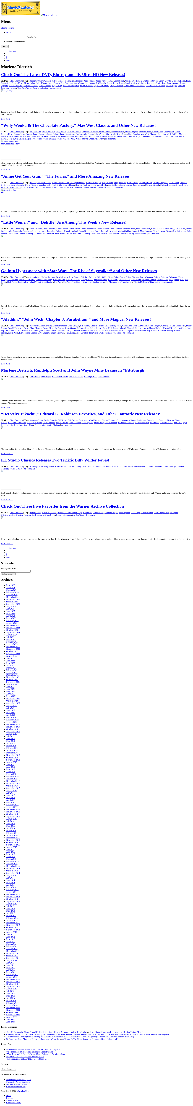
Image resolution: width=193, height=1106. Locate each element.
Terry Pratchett (175, 136)
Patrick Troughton (126, 330)
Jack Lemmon (49, 423)
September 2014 (13, 873)
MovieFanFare (23, 1091)
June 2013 (10, 908)
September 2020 (13, 703)
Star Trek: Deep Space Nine (21, 425)
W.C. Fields (37, 139)
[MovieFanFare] (21, 15)
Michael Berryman (71, 85)
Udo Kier (21, 88)
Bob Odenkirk (49, 229)
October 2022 (12, 651)
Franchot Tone (145, 132)
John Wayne (99, 134)
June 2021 (10, 689)
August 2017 (11, 790)
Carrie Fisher (125, 277)
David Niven (30, 185)
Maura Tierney (45, 85)
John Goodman (24, 231)
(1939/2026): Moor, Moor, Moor (27, 1059)
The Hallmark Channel (155, 85)
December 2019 (13, 724)
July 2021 (10, 687)
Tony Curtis (40, 187)
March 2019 (11, 746)
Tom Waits (93, 333)
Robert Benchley (109, 136)
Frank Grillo (57, 185)
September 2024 (13, 632)
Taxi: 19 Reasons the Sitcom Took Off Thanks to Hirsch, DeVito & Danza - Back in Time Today (46, 1032)
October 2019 (12, 729)
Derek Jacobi (152, 420)
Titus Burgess (171, 85)
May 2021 (10, 691)
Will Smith (117, 333)
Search (4, 46)
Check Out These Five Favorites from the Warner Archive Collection (62, 506)
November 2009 (13, 1010)
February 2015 (12, 861)
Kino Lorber (111, 466)
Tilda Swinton (82, 333)
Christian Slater (138, 277)
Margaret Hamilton (158, 134)
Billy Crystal (74, 277)
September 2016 (13, 816)
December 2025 (13, 597)
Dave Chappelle (17, 185)
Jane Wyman (79, 83)
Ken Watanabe (111, 423)
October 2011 (12, 956)
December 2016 (13, 809)
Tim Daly (86, 233)
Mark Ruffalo (172, 134)
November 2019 (13, 727)
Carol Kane (127, 326)
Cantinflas (87, 512)
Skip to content (7, 28)
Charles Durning (108, 420)
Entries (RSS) (12, 1100)
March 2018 (11, 774)
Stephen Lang (98, 282)
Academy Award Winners (40, 81)
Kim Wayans (121, 134)
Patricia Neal (25, 136)
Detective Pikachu (166, 420)
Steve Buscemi (44, 333)
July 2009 (10, 1019)
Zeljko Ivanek (141, 233)
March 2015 (11, 859)
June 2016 (10, 823)
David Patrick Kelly (44, 279)
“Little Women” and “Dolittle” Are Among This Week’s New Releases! (64, 222)
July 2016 (10, 821)
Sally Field (41, 233)
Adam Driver (35, 277)
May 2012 (10, 939)
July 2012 (10, 934)
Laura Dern (83, 231)
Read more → (7, 119)
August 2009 (11, 1017)
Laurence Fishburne (80, 330)
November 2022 (13, 649)
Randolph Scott (81, 136)
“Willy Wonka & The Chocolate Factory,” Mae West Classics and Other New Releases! (78, 125)
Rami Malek (14, 233)
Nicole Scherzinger (87, 85)
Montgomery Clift (176, 279)
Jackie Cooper (26, 134)
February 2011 (12, 974)
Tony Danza (11, 88)
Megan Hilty (57, 85)
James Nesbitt (65, 134)
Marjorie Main (138, 231)
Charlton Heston (74, 132)
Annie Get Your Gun (60, 182)
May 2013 (10, 911)
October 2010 (12, 984)
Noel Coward (177, 185)
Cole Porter (180, 326)
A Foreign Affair (36, 466)
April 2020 (10, 715)
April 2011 (10, 970)
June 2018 (10, 767)
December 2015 (13, 838)
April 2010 (10, 998)
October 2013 (12, 899)
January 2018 (11, 779)
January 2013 (11, 920)
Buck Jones (83, 420)
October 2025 (12, 602)
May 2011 (10, 967)
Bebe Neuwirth (36, 229)
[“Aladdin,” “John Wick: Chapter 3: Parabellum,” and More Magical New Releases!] (11, 353)
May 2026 (10, 585)
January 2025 (11, 623)
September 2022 (13, 654)
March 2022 (11, 668)
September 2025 (13, 604)
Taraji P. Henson (116, 85)
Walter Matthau (105, 333)
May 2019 (10, 741)
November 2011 (13, 953)
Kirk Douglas (134, 134)
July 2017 (10, 793)
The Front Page (169, 466)
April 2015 (10, 856)
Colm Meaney (122, 420)
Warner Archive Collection (37, 88)
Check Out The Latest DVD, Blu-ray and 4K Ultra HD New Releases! (63, 74)
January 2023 (11, 644)
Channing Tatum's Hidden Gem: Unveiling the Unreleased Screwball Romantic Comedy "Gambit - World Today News (55, 1034)
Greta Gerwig (168, 229)
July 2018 (10, 764)
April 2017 (10, 800)
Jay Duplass (77, 134)
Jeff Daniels (101, 83)
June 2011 (10, 965)
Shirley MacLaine (63, 515)
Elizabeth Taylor (111, 512)
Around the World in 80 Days (70, 512)
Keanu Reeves (50, 330)
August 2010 (11, 989)
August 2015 (11, 847)
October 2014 (12, 871)
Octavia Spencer (179, 231)
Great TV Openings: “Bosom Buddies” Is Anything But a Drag (107, 1037)
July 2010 (10, 991)
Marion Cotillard (124, 231)
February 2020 (12, 720)
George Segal (63, 328)
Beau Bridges (73, 326)
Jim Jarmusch (11, 330)
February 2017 (12, 805)
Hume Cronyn (54, 83)
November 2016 (13, 812)
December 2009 (13, 1007)
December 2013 (13, 894)
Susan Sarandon (155, 466)
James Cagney (126, 185)
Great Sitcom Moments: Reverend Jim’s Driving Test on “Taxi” (116, 1032)
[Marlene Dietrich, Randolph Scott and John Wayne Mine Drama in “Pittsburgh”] (11, 397)
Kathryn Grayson (36, 330)
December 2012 (13, 923)
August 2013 (11, 904)
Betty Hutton (107, 182)
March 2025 (11, 618)
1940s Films (35, 376)
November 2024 (13, 628)
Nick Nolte (11, 282)
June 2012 (10, 937)
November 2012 (13, 925)
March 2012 (11, 944)
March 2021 (11, 696)
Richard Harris (95, 136)
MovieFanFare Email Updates (18, 1079)
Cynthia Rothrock (150, 81)
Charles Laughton (160, 182)
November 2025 (13, 599)
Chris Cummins (16, 81)
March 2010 (11, 1000)
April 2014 (10, 885)
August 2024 (11, 635)
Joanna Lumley (125, 83)
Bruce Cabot (113, 277)
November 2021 (13, 677)
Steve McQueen (161, 136)
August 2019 (11, 734)
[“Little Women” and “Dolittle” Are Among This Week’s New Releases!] (11, 254)
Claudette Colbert (152, 277)
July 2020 (10, 708)
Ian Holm (92, 185)
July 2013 (10, 906)
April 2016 (10, 828)
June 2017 (10, 795)
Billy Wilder (61, 132)
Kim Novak (110, 134)
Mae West (145, 134)
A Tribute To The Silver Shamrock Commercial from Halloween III (90, 1039)
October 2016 (12, 814)
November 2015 (13, 840)
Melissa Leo (165, 185)
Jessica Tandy (112, 83)
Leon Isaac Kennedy (170, 83)
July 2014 (10, 878)
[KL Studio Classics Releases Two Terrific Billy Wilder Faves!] (11, 489)
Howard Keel (81, 185)
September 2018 (13, 760)
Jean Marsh (90, 83)
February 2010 (12, 1003)
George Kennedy (50, 328)
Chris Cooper (61, 229)
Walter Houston (52, 187)
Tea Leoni (77, 233)
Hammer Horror (141, 328)
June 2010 (10, 993)
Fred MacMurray (143, 229)
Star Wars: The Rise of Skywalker (77, 282)
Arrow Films (107, 81)
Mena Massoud (111, 330)
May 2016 (10, 826)
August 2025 (11, 606)
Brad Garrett (132, 182)
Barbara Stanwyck (93, 182)
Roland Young (35, 282)
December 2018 (13, 753)
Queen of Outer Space (46, 515)
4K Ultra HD (35, 132)
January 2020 (11, 722)
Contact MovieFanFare (15, 1087)
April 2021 (10, 694)
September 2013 (13, 901)
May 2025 (10, 613)
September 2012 (13, 930)
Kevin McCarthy (64, 330)
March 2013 (11, 915)
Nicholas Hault (166, 423)
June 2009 (10, 1022)
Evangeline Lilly (44, 185)
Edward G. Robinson (17, 423)
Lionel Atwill (124, 279)
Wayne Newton (89, 187)
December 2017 (13, 781)
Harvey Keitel (17, 83)
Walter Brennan (49, 139)
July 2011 (10, 963)
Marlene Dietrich (31, 85)
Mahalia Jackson (15, 85)
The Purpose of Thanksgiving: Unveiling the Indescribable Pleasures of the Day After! (42, 1037)
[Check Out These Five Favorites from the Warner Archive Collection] (11, 535)
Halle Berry (113, 328)
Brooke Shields (97, 326)
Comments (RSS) (13, 1103)
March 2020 (11, 717)
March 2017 (11, 802)
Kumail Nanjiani (71, 231)
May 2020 (10, 713)
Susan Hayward (57, 333)
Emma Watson (103, 229)
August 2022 (11, 656)
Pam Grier (178, 423)
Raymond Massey (165, 330)
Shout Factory (47, 282)
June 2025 (10, 611)
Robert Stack (122, 136)
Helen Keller (29, 83)
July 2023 (10, 637)
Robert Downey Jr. (28, 233)
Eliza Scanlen (74, 229)
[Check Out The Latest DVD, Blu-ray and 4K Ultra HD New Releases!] (11, 108)
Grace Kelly (89, 328)
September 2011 (13, 958)
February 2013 (12, 918)
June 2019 (10, 738)
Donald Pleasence (15, 328)
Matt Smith (154, 423)
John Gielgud (138, 185)
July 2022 (10, 658)
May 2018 (10, 769)
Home (8, 32)
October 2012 (12, 927)
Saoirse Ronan (53, 233)
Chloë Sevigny (154, 326)
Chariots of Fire (145, 182)
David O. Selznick (27, 279)
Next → (9, 60)
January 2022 (11, 672)
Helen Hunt (180, 229)
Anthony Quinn (36, 420)
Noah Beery (14, 136)
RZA (21, 333)
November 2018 (13, 755)
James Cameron (39, 134)
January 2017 (11, 807)
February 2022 (12, 670)
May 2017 (10, 797)
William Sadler (154, 282)
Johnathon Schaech (55, 231)
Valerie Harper (25, 139)
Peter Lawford (30, 515)
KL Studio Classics (60, 376)
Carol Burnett (95, 420)
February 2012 (12, 946)
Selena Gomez (66, 233)
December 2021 (13, 675)
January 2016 (11, 835)
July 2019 (10, 736)
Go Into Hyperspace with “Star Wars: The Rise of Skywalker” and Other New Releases (79, 270)
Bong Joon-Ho (120, 182)
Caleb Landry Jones (113, 326)
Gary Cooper (156, 229)
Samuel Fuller (148, 136)
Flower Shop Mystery (33, 328)
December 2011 (12, 951)
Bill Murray (85, 326)
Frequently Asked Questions (18, 1082)
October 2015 (12, 842)
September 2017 (13, 788)
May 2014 (10, 882)
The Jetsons (70, 333)
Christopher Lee (168, 326)
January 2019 (11, 750)
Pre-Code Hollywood (65, 136)
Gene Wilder (157, 132)
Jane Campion (67, 83)
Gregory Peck (101, 328)
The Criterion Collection (134, 85)
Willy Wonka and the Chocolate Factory (87, 139)
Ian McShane (180, 328)
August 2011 (11, 960)
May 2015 (10, 854)
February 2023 (12, 642)
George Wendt (87, 279)
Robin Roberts (102, 85)
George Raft (169, 132)
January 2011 (11, 977)
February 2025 (12, 620)
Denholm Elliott (178, 81)
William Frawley (127, 233)
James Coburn (53, 134)
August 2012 (11, 932)
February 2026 (12, 592)
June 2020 (10, 710)
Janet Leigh (135, 512)
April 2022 (10, 665)
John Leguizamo (39, 231)
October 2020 (12, 701)
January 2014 (11, 892)
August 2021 (11, 684)
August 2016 (11, 819)
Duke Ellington (131, 132)
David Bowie (104, 132)
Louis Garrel (95, 231)
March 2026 (11, 590)
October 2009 (12, 1012)
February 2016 (12, 833)
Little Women (147, 512)
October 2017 (12, 786)
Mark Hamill (136, 279)
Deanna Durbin (117, 132)
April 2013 (10, 913)
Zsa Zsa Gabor (78, 515)
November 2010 (13, 982)
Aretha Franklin (50, 420)
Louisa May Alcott (109, 231)
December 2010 (13, 979)
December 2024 (13, 625)
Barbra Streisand (48, 277)
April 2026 (10, 587)
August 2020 (11, 705)
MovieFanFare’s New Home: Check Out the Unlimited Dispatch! (33, 1049)
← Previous (11, 51)
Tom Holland (113, 233)
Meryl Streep (166, 231)
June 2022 (10, 661)
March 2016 (11, 831)
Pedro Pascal (49, 136)
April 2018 (10, 772)
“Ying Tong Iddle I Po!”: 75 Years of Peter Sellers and (35, 1054)
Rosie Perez (13, 333)
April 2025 (10, 616)
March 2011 (11, 972)
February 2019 (12, 748)
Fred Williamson (73, 279)
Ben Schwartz (62, 277)
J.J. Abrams (113, 279)
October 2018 (12, 757)
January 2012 (11, 948)
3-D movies (34, 326)
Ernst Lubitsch (116, 229)
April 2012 (10, 941)
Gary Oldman (68, 185)
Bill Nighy (62, 420)
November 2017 (13, 783)
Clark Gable (174, 182)
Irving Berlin (102, 185)
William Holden (104, 187)
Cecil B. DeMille (140, 326)
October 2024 (12, 630)
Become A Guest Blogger (17, 1084)
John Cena (13, 231)
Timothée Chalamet (99, 233)
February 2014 (12, 889)
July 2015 (10, 849)
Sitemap (9, 1098)
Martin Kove (162, 279)
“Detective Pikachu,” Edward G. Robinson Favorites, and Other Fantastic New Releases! (80, 414)
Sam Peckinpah (135, 136)
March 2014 (11, 887)
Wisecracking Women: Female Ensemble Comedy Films (29, 1052)
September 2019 (13, 731)
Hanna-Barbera (155, 328)
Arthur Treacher (48, 132)
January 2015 (11, 864)
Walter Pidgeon (63, 139)
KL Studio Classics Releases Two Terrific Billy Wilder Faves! (55, 460)
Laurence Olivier (154, 83)
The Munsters (111, 282)
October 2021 (12, 679)
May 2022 (10, 663)
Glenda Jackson (76, 328)
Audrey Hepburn (77, 182)
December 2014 (13, 866)
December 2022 (13, 646)
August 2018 (11, 762)
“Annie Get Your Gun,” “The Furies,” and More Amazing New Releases (65, 176)
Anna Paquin (89, 81)
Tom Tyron (13, 139)
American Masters (75, 81)
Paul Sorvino (140, 330)
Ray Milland (152, 330)
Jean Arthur (98, 423)
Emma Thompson (88, 229)
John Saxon (88, 134)
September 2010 (13, 986)
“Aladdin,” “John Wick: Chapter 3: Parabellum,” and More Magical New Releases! (76, 319)
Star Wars (58, 282)
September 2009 (13, 1015)
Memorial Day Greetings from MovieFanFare (25, 1056)
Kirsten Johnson (139, 83)
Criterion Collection (133, 81)
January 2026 (11, 595)
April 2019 (10, 743)
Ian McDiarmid (100, 279)
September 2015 (13, 845)
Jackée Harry (113, 185)
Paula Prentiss (37, 136)
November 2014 (13, 868)
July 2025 (10, 609)
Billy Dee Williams (88, 277)
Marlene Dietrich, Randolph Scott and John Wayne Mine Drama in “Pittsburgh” (73, 370)
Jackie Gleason (62, 423)
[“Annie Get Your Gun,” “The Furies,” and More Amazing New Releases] (11, 207)
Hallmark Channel (126, 328)
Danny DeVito (165, 81)
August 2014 (11, 875)
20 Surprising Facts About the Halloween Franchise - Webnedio (32, 1039)
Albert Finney (35, 512)
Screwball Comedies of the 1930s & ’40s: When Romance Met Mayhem (139, 1034)
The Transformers (125, 282)
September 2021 (13, 682)
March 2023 (11, 639)
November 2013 (13, 897)
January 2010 (11, 1005)
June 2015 (10, 852)
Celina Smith (118, 81)
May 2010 (10, 996)
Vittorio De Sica (140, 282)
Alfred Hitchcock (59, 81)
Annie (98, 81)
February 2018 (12, 776)
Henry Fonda (13, 134)
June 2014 (10, 880)
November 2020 (13, 698)
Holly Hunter (41, 83)
